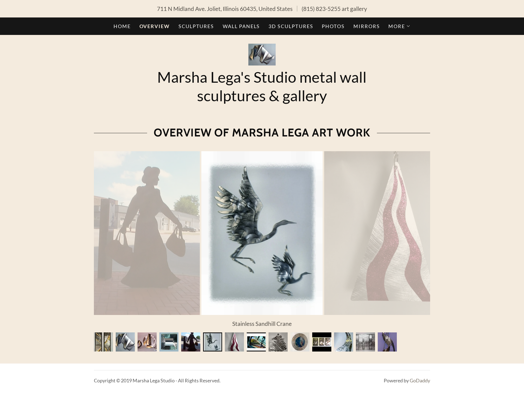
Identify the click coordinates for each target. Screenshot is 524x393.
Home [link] (122, 26)
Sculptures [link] (196, 26)
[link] (262, 53)
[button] (399, 26)
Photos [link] (333, 26)
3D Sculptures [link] (291, 26)
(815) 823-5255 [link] (321, 8)
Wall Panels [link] (241, 26)
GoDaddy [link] (420, 380)
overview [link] (154, 26)
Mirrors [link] (366, 26)
